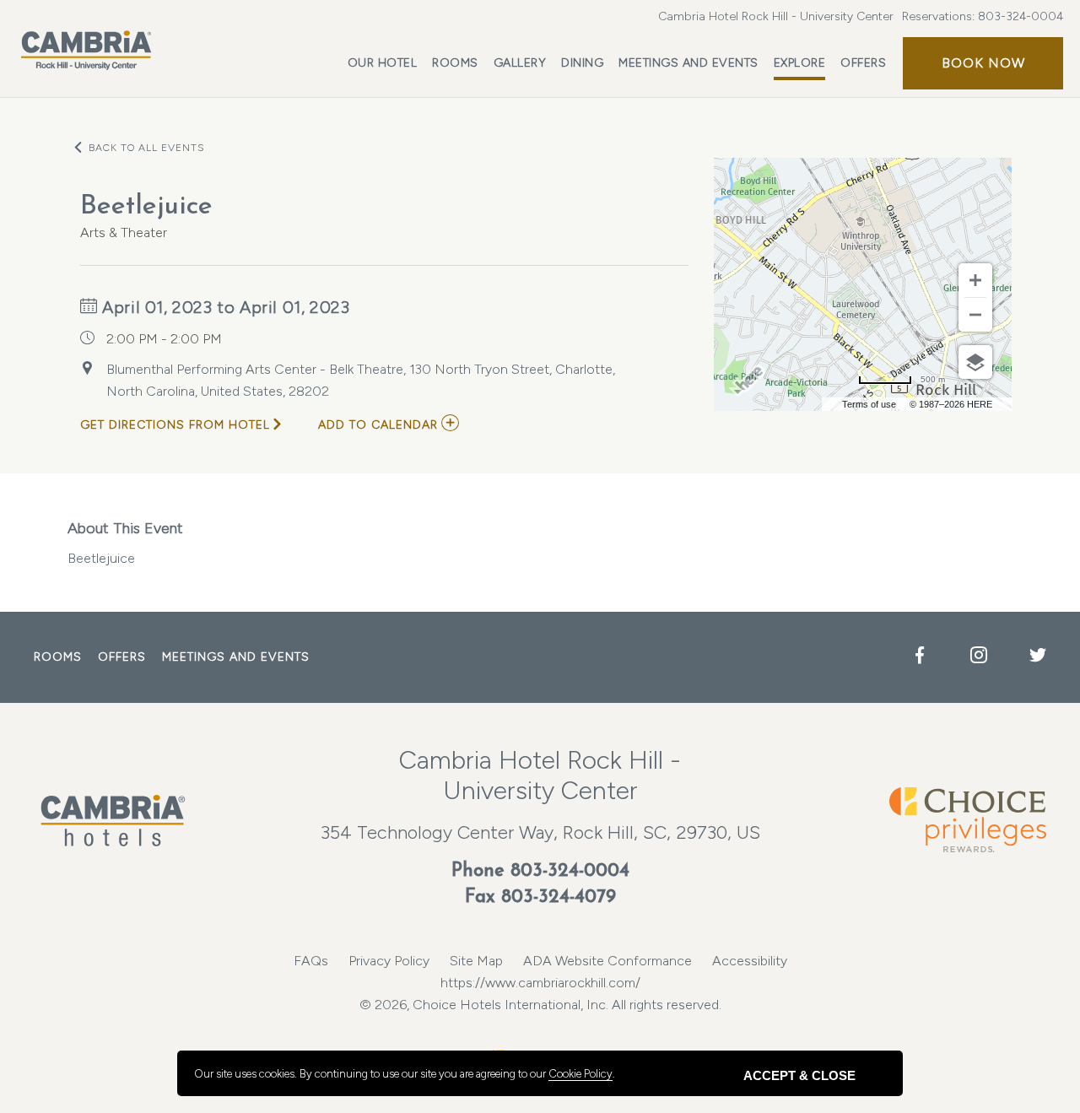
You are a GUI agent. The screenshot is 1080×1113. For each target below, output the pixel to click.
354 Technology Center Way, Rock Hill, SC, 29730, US (540, 832)
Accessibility (749, 961)
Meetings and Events (688, 63)
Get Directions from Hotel (175, 425)
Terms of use (869, 404)
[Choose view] (975, 362)
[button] (983, 63)
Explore (800, 63)
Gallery (520, 63)
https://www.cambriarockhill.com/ (540, 983)
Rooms (455, 63)
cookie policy (580, 1073)
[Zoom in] (975, 280)
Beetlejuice (125, 542)
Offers (863, 63)
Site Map (476, 961)
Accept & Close (799, 1075)
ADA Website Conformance (607, 961)
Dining (582, 63)
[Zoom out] (975, 315)
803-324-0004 (1020, 16)
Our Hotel (383, 63)
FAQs (311, 961)
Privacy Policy (388, 961)
